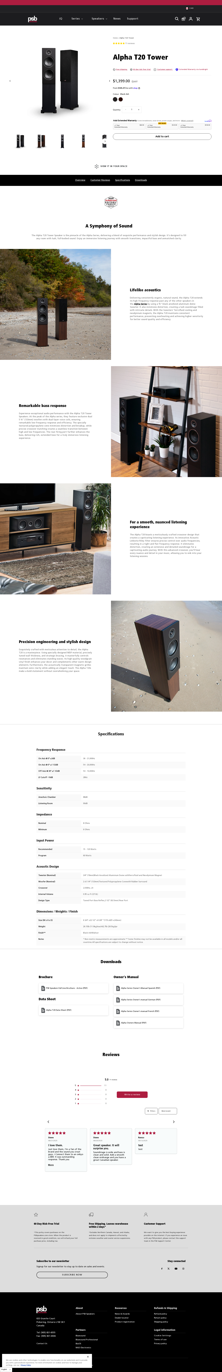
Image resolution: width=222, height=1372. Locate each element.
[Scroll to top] (216, 1366)
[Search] (176, 18)
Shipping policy (161, 1322)
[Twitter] (169, 1269)
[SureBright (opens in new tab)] (208, 121)
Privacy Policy (26, 1365)
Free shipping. (121, 69)
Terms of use (160, 1340)
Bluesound (80, 1336)
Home (115, 38)
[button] (119, 44)
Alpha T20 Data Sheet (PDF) (58, 1010)
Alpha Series (140, 304)
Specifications (122, 180)
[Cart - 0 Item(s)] (198, 17)
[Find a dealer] (182, 17)
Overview (80, 180)
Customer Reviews (100, 180)
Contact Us (41, 1344)
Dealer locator (122, 1318)
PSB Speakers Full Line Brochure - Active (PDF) (66, 988)
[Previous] (10, 81)
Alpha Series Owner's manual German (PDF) (140, 1000)
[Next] (109, 81)
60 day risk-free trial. (142, 69)
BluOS (78, 1344)
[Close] (88, 1357)
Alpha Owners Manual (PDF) (133, 1023)
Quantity (117, 110)
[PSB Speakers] (32, 19)
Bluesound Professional (87, 1340)
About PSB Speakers (85, 1314)
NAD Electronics (83, 1348)
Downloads (141, 180)
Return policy (160, 1318)
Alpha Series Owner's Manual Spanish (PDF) (140, 988)
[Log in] (190, 18)
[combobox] (6, 1369)
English (4, 1369)
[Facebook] (161, 1269)
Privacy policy (160, 1344)
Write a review (132, 1095)
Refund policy (160, 1314)
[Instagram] (183, 1269)
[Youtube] (176, 1269)
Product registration (125, 1322)
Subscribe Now (72, 1275)
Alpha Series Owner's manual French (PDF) (140, 1011)
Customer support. (165, 69)
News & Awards (122, 1314)
